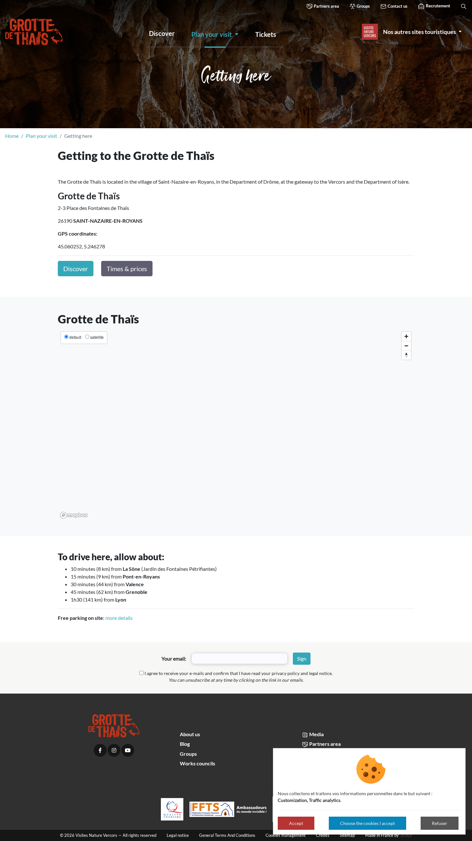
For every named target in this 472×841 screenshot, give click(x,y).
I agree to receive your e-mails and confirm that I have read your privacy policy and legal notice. (238, 673)
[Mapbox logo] (74, 515)
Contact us (397, 6)
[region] (236, 425)
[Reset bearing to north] (406, 355)
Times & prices (127, 268)
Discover (75, 268)
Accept (296, 823)
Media (316, 734)
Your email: (174, 658)
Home (12, 136)
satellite (97, 337)
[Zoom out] (406, 345)
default (75, 337)
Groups (363, 6)
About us (190, 734)
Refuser (439, 823)
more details (119, 618)
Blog (185, 744)
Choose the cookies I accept (367, 823)
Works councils (197, 763)
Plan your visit (41, 136)
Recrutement (437, 5)
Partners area (326, 6)
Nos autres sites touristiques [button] (420, 31)
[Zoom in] (406, 336)
